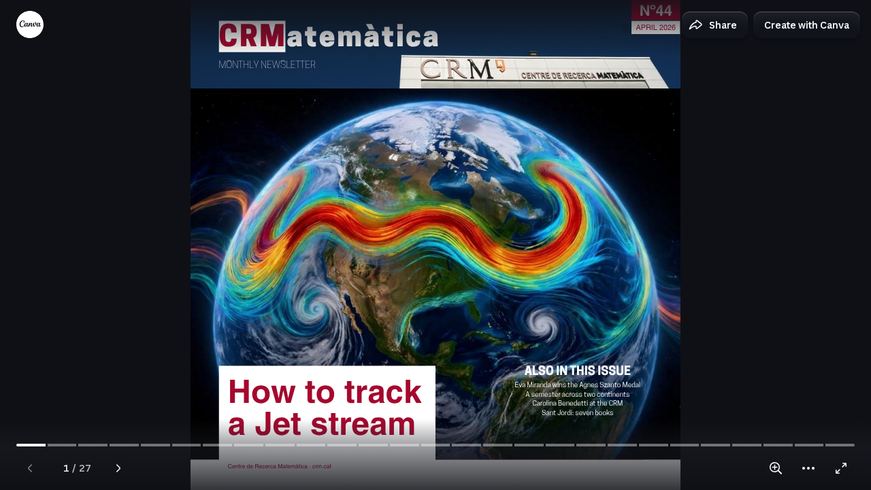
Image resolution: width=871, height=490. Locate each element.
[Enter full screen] (841, 468)
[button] (715, 25)
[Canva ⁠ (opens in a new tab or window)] (30, 24)
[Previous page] (30, 468)
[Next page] (118, 468)
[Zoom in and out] (775, 468)
